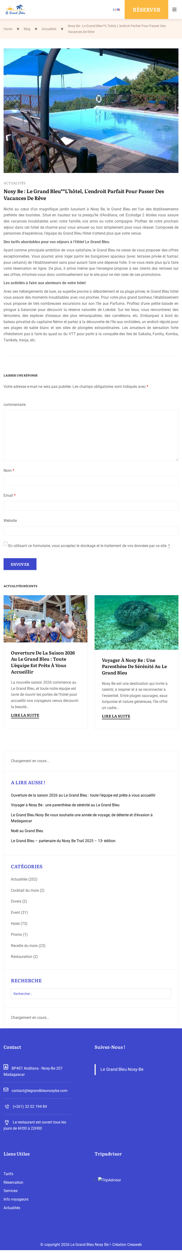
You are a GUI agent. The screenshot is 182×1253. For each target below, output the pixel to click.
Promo (16, 934)
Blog (27, 29)
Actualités (49, 29)
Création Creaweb (127, 1244)
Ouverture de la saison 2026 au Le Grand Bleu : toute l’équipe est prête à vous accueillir (43, 662)
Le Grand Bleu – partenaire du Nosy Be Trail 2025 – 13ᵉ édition (63, 841)
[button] (146, 9)
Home (8, 29)
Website (10, 520)
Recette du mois (24, 945)
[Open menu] (175, 9)
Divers (16, 901)
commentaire (15, 404)
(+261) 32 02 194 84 (30, 1106)
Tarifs (8, 1174)
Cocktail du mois (25, 890)
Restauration (21, 956)
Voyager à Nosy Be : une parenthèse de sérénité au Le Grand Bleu (134, 666)
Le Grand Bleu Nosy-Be (122, 1069)
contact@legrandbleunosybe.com (40, 1090)
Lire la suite (25, 715)
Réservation (13, 1182)
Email (10, 495)
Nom (9, 470)
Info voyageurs (16, 1199)
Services (11, 1190)
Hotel (15, 923)
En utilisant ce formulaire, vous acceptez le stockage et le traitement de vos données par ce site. (89, 545)
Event (15, 912)
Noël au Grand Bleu (27, 831)
